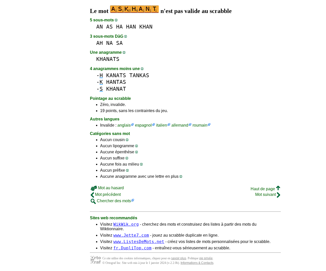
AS (109, 26)
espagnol (143, 125)
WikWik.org (126, 224)
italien (161, 125)
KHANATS (107, 59)
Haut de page (263, 189)
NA (109, 43)
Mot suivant (266, 194)
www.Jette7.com (131, 235)
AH (99, 43)
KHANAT (116, 89)
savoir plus (178, 258)
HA (119, 26)
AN (99, 26)
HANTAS (116, 82)
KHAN (146, 26)
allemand (179, 125)
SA (119, 43)
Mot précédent (107, 194)
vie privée (206, 258)
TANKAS (139, 75)
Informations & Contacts (197, 263)
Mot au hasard (110, 188)
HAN (131, 26)
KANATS (116, 75)
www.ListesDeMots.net (138, 241)
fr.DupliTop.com (132, 248)
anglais (124, 125)
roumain (200, 125)
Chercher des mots (113, 201)
